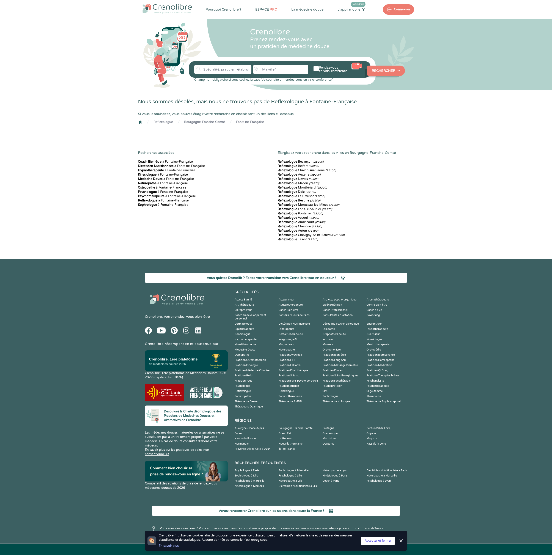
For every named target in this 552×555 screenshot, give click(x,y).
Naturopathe (287, 349)
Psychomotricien (289, 385)
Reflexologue (163, 122)
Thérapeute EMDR (290, 401)
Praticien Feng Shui (334, 360)
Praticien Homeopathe (380, 360)
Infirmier (328, 339)
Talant (298, 239)
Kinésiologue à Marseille (250, 485)
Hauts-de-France (245, 438)
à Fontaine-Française (165, 162)
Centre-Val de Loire (378, 428)
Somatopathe (243, 396)
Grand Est (285, 433)
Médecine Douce (245, 349)
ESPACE (266, 9)
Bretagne (328, 428)
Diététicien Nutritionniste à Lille (298, 485)
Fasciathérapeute (377, 328)
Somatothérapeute (290, 396)
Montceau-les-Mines (308, 205)
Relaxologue (286, 391)
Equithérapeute (244, 328)
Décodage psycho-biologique (341, 323)
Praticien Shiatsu (289, 375)
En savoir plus (169, 546)
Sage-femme (375, 391)
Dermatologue (243, 323)
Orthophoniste (332, 349)
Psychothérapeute (378, 385)
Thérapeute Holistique (336, 401)
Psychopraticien (332, 385)
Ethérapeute (286, 328)
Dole (297, 192)
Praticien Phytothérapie (293, 370)
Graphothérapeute (334, 334)
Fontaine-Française (250, 122)
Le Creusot (301, 196)
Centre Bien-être (377, 304)
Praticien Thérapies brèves (383, 375)
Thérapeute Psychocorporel (384, 401)
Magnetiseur (287, 344)
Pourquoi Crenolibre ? (223, 9)
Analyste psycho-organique (339, 299)
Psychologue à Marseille (249, 480)
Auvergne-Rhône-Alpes (249, 428)
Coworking (373, 315)
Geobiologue (242, 334)
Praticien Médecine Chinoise (252, 370)
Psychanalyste (375, 380)
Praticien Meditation (379, 365)
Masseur (328, 344)
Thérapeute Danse (246, 401)
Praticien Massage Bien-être (340, 365)
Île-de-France (287, 448)
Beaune (299, 200)
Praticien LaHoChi (290, 365)
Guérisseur (373, 334)
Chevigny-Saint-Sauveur (311, 235)
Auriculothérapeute (291, 304)
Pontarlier (300, 213)
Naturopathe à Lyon (335, 470)
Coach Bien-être (288, 309)
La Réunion (285, 438)
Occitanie (328, 443)
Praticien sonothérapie (337, 380)
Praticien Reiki (243, 375)
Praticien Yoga (243, 380)
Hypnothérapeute (246, 339)
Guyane (371, 433)
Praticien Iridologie (246, 365)
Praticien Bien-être (334, 354)
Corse (238, 433)
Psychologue (242, 385)
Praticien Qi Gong (377, 370)
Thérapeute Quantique (249, 406)
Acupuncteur (287, 299)
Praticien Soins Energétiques (340, 375)
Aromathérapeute (378, 299)
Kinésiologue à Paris (335, 475)
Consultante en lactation (338, 315)
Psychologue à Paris (247, 470)
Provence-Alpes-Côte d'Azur (252, 448)
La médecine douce (307, 9)
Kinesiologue (374, 339)
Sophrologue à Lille (246, 475)
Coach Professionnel (335, 309)
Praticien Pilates (333, 370)
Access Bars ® (243, 299)
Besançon (301, 162)
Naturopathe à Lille (291, 480)
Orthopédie (374, 349)
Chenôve (300, 226)
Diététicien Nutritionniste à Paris (387, 470)
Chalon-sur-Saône (307, 170)
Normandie (242, 443)
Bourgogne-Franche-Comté (204, 122)
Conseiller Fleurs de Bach (294, 315)
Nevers (298, 179)
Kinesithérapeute (245, 344)
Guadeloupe (330, 433)
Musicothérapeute (378, 344)
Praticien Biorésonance (381, 354)
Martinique (329, 438)
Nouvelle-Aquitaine (291, 443)
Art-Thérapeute (244, 304)
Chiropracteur (243, 309)
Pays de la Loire (376, 443)
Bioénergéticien (332, 304)
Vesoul (298, 218)
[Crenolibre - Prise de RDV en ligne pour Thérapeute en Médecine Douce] (167, 8)
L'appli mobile (350, 9)
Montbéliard (302, 187)
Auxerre (299, 174)
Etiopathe (329, 328)
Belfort (298, 166)
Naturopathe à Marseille (382, 475)
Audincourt (301, 222)
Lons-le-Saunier (305, 209)
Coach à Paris (331, 480)
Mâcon (298, 183)
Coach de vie (374, 309)
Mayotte (372, 438)
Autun (298, 231)
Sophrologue (330, 396)
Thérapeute (374, 396)
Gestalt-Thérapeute (291, 334)
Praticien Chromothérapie (251, 360)
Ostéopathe (242, 354)
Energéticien (374, 323)
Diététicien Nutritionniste (294, 323)
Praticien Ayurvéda (290, 354)
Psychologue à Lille (290, 475)
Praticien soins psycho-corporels (298, 380)
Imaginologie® (288, 339)
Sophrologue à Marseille (294, 470)
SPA (325, 391)
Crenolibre (153, 316)
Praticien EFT (287, 360)
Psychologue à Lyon (379, 480)
